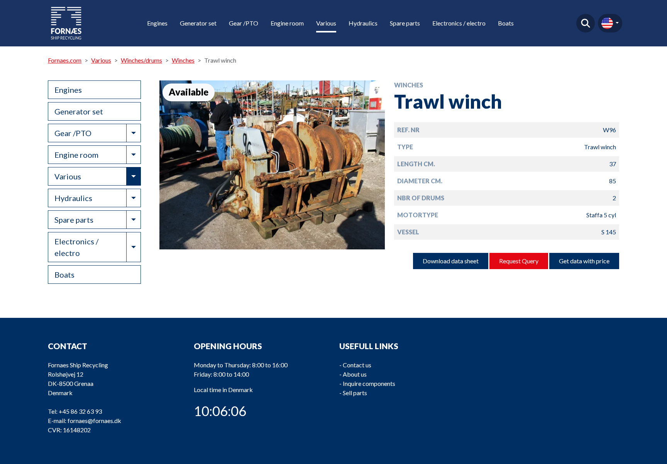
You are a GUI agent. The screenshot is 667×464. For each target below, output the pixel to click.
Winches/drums (141, 60)
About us (355, 374)
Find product (585, 23)
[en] (610, 23)
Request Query (518, 260)
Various (326, 23)
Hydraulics (363, 23)
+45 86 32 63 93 (80, 411)
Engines (157, 23)
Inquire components (369, 383)
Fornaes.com (64, 60)
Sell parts (355, 392)
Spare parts (405, 23)
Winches (183, 60)
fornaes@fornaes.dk (94, 420)
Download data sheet (451, 260)
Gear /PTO (243, 23)
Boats (506, 23)
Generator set (198, 23)
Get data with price (584, 260)
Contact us (357, 364)
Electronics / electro (459, 23)
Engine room (287, 23)
